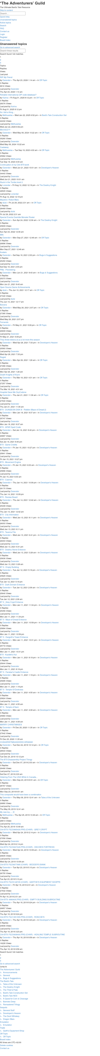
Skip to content (6, 10)
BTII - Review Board (8, 497)
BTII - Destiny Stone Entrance (13, 549)
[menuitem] (8, 19)
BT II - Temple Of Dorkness (11, 689)
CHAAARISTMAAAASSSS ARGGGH (16, 742)
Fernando (4, 322)
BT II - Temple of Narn (9, 707)
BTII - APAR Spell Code (10, 427)
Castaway (4, 147)
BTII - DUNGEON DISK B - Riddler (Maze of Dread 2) (23, 409)
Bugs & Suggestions (48, 255)
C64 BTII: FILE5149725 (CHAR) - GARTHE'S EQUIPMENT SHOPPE (30, 882)
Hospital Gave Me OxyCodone (13, 392)
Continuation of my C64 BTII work (14, 164)
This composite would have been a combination (20, 794)
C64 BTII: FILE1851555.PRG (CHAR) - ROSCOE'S (22, 917)
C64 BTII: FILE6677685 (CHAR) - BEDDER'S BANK (23, 864)
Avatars (3, 252)
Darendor (7, 80)
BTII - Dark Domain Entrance (12, 584)
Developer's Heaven (50, 167)
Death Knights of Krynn (10, 374)
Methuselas (8, 115)
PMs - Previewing (7, 269)
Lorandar (6, 185)
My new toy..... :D (7, 812)
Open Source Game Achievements (15, 287)
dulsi (5, 202)
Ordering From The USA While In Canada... (18, 777)
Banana (3, 304)
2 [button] (0, 59)
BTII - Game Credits (8, 444)
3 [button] (0, 62)
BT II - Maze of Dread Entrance (13, 619)
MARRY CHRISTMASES (11, 724)
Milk (2, 234)
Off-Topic (43, 80)
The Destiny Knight (47, 185)
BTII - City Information (9, 514)
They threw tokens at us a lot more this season (20, 339)
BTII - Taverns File (8, 532)
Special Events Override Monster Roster (17, 217)
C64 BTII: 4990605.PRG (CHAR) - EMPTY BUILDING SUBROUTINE (30, 899)
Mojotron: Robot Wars (9, 199)
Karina (5, 97)
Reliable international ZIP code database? (18, 94)
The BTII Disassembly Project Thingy (16, 759)
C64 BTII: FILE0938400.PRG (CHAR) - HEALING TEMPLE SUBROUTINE (32, 934)
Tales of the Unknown (50, 797)
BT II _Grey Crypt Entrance (11, 602)
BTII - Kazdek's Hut (8, 654)
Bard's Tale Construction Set (54, 115)
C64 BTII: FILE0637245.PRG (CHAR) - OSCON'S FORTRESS (27, 847)
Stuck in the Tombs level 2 (11, 182)
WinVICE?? (5, 129)
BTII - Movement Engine (10, 462)
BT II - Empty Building (9, 567)
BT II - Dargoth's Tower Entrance (14, 637)
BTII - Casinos (6, 479)
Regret (3, 357)
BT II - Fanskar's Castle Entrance (14, 672)
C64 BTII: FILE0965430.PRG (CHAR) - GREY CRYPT (23, 829)
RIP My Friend (6, 77)
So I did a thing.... (7, 112)
